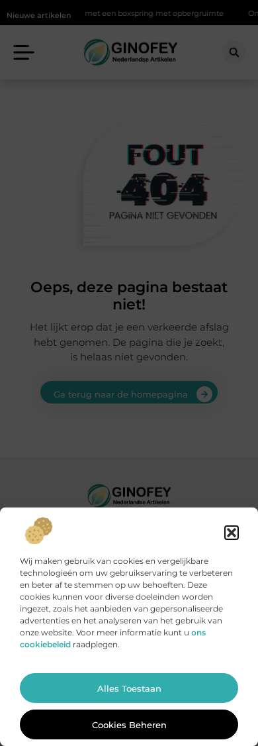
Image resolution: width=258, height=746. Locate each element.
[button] (231, 532)
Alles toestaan (129, 688)
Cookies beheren (129, 724)
